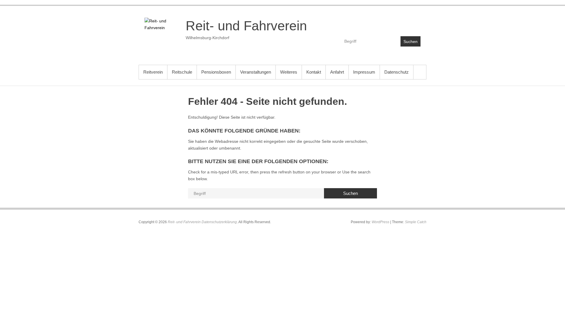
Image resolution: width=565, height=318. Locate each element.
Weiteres (288, 71)
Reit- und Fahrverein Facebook (390, 22)
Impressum (364, 71)
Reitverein (153, 71)
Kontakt (313, 71)
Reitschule (182, 71)
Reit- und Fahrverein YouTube (403, 22)
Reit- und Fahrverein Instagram (416, 22)
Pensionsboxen (216, 71)
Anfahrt (337, 71)
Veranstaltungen (255, 71)
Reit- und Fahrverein (246, 25)
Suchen (410, 41)
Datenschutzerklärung (219, 222)
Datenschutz (396, 71)
